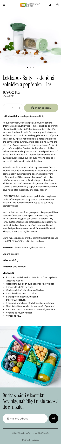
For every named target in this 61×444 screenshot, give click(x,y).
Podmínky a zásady (30, 440)
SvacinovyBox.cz (26, 433)
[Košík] (57, 4)
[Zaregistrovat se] (53, 418)
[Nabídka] (3, 5)
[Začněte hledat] (50, 4)
